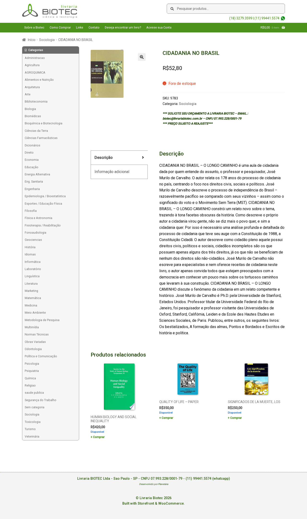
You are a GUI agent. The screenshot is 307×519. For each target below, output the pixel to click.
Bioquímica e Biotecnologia (43, 123)
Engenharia (32, 189)
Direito (29, 152)
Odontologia (33, 349)
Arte (27, 94)
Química (30, 378)
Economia (32, 159)
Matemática (33, 298)
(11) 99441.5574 (266, 18)
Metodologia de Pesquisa (42, 320)
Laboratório (33, 269)
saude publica (34, 392)
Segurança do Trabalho (40, 400)
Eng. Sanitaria (34, 181)
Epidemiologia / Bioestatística (45, 196)
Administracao (35, 58)
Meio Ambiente (35, 312)
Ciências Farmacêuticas (41, 138)
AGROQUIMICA (35, 72)
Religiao (30, 385)
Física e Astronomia (38, 218)
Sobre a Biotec (34, 27)
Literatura (31, 283)
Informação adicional (111, 171)
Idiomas (30, 254)
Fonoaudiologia (35, 232)
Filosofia (31, 211)
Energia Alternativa (37, 174)
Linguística (32, 276)
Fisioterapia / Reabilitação (43, 225)
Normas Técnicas (37, 334)
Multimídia (32, 327)
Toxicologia (33, 422)
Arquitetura (32, 87)
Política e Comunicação (41, 356)
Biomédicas (33, 116)
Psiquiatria (32, 371)
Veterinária (32, 436)
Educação (31, 167)
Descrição (103, 157)
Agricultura (32, 65)
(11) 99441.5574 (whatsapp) (208, 479)
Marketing (31, 291)
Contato (94, 27)
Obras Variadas (35, 342)
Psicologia (32, 363)
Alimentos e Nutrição (39, 79)
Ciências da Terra (36, 131)
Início (31, 40)
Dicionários (32, 145)
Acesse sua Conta (158, 27)
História (30, 247)
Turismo (30, 429)
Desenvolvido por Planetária (153, 484)
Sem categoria (34, 407)
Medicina (31, 305)
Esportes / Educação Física (43, 203)
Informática (33, 262)
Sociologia (47, 40)
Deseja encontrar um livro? (123, 27)
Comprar (99, 437)
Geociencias (33, 240)
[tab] (119, 158)
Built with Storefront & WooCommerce (153, 504)
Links (79, 27)
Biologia (30, 109)
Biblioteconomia (36, 101)
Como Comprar (60, 27)
